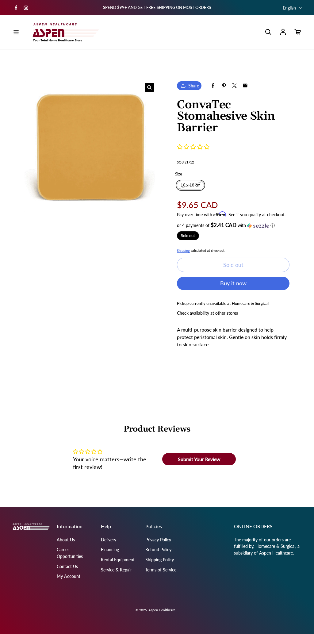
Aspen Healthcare (161, 610)
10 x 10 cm (191, 185)
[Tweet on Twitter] (234, 86)
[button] (193, 146)
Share (193, 85)
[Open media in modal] (149, 87)
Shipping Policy (159, 559)
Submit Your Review (199, 459)
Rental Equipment (118, 559)
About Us (66, 539)
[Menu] (16, 32)
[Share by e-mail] (245, 86)
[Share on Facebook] (213, 86)
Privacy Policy (158, 539)
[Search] (268, 32)
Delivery (108, 539)
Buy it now (233, 283)
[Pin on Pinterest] (224, 86)
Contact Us (67, 566)
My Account (68, 576)
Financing (110, 549)
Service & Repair (116, 569)
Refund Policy (158, 549)
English (289, 7)
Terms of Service (160, 569)
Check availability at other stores (207, 313)
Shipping (183, 250)
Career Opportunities (70, 553)
